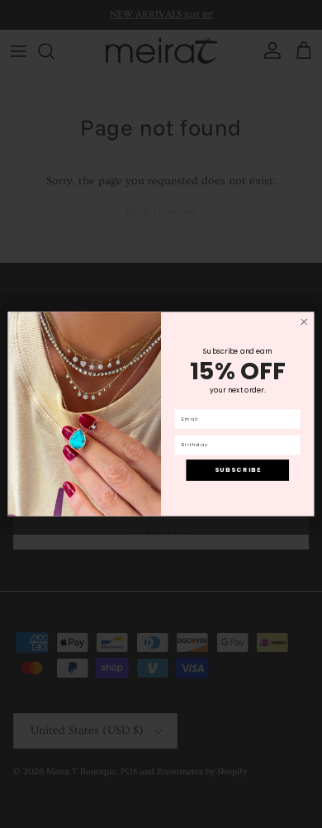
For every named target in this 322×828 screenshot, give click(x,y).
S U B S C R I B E (237, 469)
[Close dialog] (304, 322)
